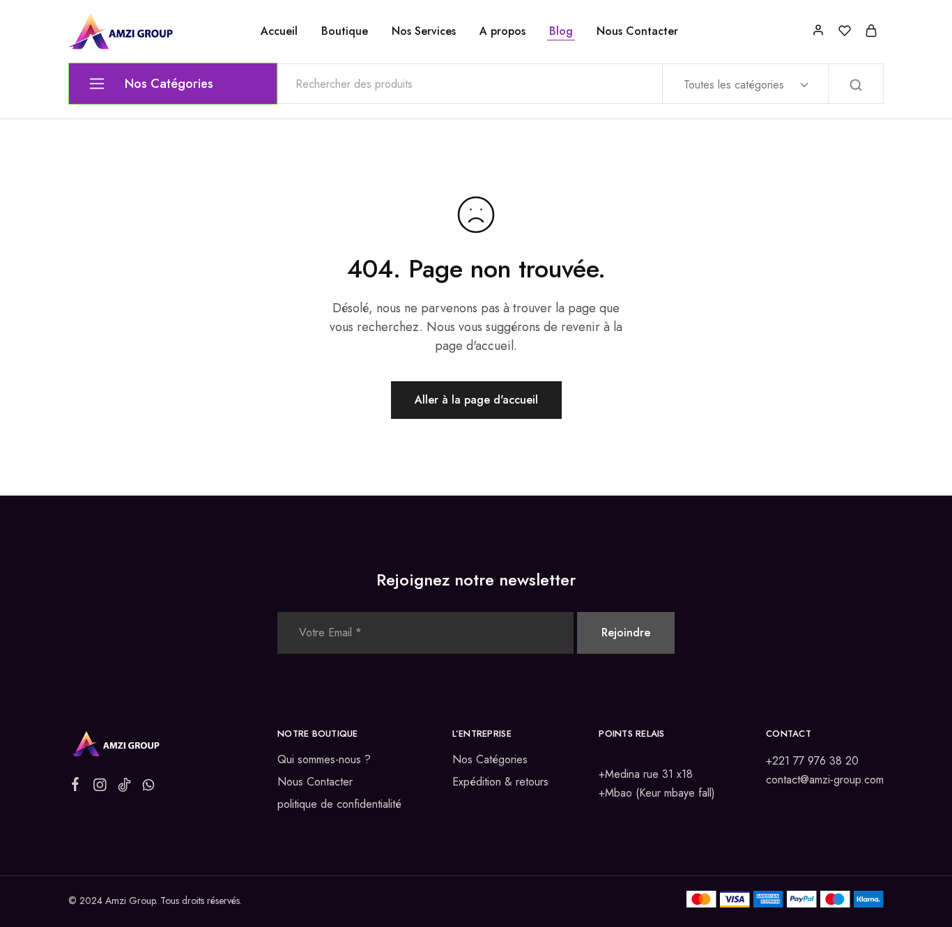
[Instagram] (100, 787)
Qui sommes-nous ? (324, 759)
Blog (561, 31)
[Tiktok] (124, 787)
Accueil (279, 31)
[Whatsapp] (149, 787)
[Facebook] (75, 786)
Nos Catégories (490, 759)
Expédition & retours (500, 782)
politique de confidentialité (339, 804)
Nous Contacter (637, 31)
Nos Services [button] (424, 31)
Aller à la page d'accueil (476, 400)
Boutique (344, 31)
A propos (502, 31)
